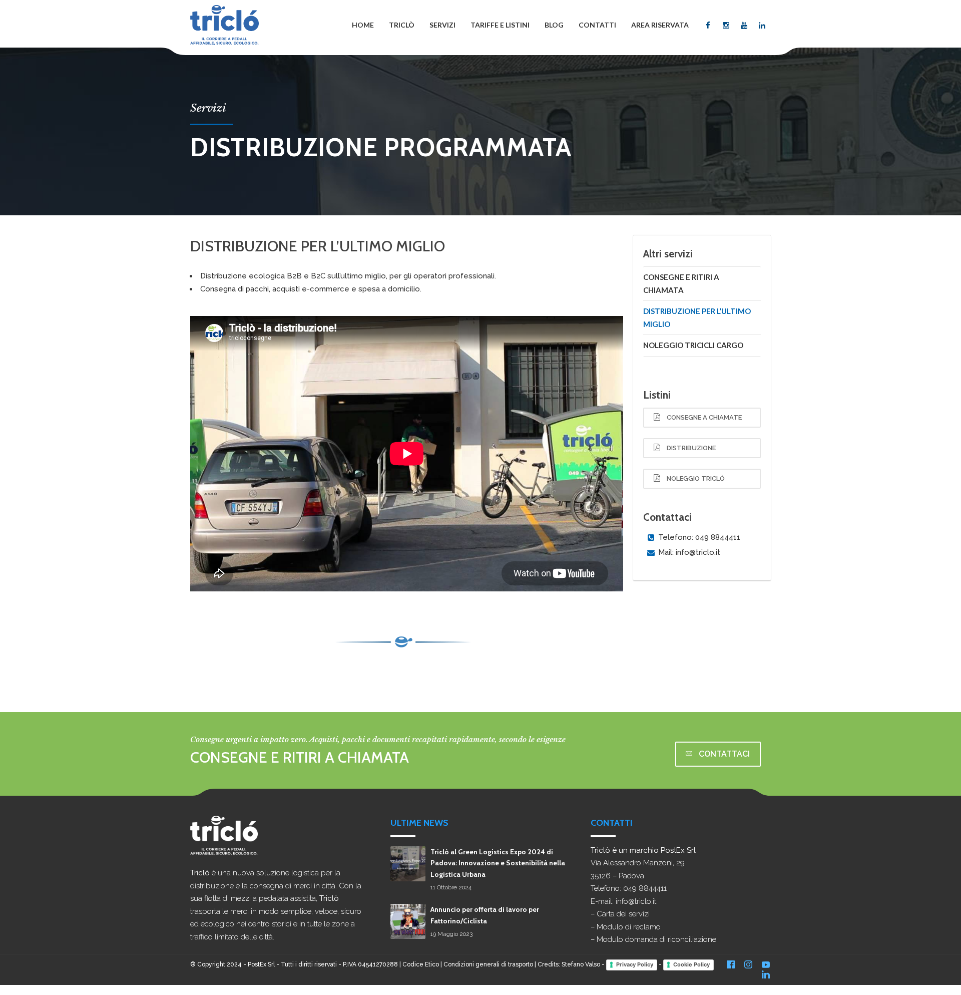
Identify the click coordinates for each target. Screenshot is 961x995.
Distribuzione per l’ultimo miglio (697, 317)
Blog (554, 25)
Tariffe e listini (500, 25)
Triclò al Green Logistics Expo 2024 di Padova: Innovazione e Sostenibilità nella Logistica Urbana (497, 863)
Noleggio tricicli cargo (693, 345)
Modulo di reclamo (629, 926)
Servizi (442, 25)
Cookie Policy (691, 964)
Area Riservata (660, 25)
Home (363, 25)
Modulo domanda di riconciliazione (656, 939)
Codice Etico (420, 964)
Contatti (597, 25)
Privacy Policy (634, 964)
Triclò (401, 25)
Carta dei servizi (623, 913)
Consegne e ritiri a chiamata (681, 283)
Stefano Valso (581, 964)
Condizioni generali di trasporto (488, 964)
